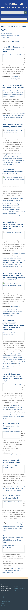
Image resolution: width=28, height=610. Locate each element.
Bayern (21, 198)
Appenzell (22, 487)
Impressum (17, 586)
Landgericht (19, 311)
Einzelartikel (18, 409)
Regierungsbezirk (13, 264)
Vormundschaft (13, 80)
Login (15, 590)
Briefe (21, 453)
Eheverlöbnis (11, 409)
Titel (12, 41)
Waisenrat (12, 455)
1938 (11, 153)
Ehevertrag (5, 308)
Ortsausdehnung (6, 207)
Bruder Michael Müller (14, 156)
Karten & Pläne (10, 361)
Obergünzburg (20, 365)
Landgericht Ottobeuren (8, 260)
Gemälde (4, 160)
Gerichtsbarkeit (6, 357)
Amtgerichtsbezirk (17, 354)
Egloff (21, 523)
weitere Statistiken (11, 217)
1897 (10, 115)
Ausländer (5, 156)
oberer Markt (19, 526)
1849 (11, 487)
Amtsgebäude (6, 155)
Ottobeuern (5, 209)
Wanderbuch (11, 528)
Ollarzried (5, 262)
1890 (11, 113)
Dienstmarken (6, 78)
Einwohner (9, 255)
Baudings (4, 409)
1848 (11, 253)
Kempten (16, 361)
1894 (23, 113)
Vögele (12, 572)
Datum (17, 41)
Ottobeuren (5, 80)
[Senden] (25, 12)
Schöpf (17, 313)
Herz (22, 488)
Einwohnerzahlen (11, 200)
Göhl (17, 411)
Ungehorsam (11, 416)
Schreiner (5, 528)
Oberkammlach (6, 313)
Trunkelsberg (5, 315)
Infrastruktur (5, 117)
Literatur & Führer (7, 205)
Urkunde (12, 315)
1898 (13, 115)
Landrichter (12, 526)
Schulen (13, 211)
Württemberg (5, 368)
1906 (11, 453)
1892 (17, 113)
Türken (4, 164)
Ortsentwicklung (16, 207)
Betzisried (22, 253)
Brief (3, 488)
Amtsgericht (16, 76)
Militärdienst (10, 414)
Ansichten (19, 155)
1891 (14, 113)
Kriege (20, 570)
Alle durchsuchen (6, 33)
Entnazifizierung (13, 570)
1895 (3, 115)
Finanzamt (19, 158)
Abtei (11, 407)
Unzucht (18, 416)
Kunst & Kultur (6, 162)
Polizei (12, 162)
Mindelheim (13, 365)
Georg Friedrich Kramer (14, 257)
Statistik (18, 211)
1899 (16, 115)
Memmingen (15, 205)
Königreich (22, 361)
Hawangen (17, 488)
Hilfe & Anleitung (18, 583)
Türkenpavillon (10, 164)
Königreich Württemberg (8, 363)
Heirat (14, 524)
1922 (11, 76)
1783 (11, 405)
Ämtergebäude (17, 153)
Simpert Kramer (19, 162)
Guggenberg (5, 258)
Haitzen (11, 258)
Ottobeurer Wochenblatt (16, 117)
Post (20, 490)
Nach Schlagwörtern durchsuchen (10, 35)
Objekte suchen (5, 37)
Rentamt (18, 209)
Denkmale (5, 158)
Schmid (13, 313)
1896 (7, 115)
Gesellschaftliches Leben (8, 411)
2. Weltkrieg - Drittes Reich (17, 568)
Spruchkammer (6, 572)
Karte (3, 361)
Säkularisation (17, 414)
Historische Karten (7, 359)
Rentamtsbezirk (6, 211)
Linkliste (16, 585)
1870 (11, 198)
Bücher (4, 200)
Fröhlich (4, 524)
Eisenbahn (19, 200)
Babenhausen (13, 355)
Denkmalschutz (12, 158)
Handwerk (10, 524)
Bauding (22, 407)
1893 (20, 113)
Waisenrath (19, 455)
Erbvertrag (11, 308)
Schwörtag (5, 416)
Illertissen (15, 359)
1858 (11, 306)
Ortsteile (19, 262)
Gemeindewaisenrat (15, 78)
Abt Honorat (16, 405)
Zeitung (4, 119)
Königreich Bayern (16, 204)
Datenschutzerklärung (19, 588)
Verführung (5, 418)
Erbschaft (11, 488)
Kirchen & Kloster (19, 160)
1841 (11, 523)
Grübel (10, 202)
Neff (17, 490)
